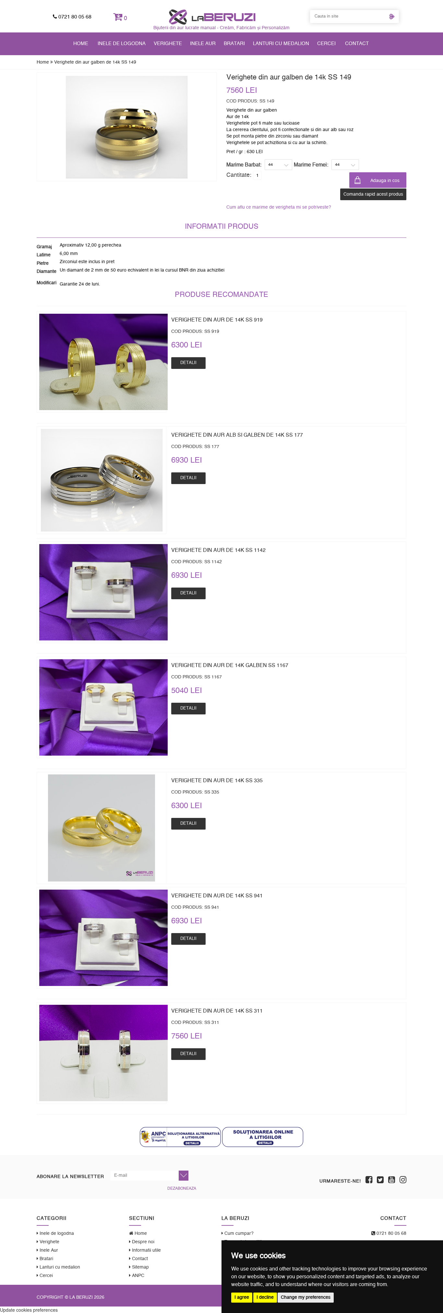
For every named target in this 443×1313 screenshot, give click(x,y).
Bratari (234, 43)
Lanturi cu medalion (281, 43)
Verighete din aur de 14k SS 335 (217, 780)
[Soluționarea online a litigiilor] (262, 1137)
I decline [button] (265, 1297)
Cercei (326, 43)
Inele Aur (203, 43)
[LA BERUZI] (212, 17)
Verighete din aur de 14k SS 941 (217, 895)
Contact (357, 43)
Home (80, 43)
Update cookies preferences (29, 1310)
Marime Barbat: (243, 164)
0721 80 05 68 (74, 16)
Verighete (168, 43)
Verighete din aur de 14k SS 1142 (218, 550)
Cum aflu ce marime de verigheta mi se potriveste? (278, 207)
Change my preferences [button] (305, 1297)
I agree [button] (241, 1297)
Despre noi (142, 1242)
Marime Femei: (311, 164)
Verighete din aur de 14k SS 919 (217, 319)
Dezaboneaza (181, 1188)
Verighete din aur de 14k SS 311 (217, 1011)
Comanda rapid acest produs (373, 194)
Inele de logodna (122, 43)
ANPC (137, 1275)
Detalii (188, 363)
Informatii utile (146, 1250)
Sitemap (140, 1267)
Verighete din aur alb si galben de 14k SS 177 (237, 435)
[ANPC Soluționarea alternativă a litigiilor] (180, 1137)
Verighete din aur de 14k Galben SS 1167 (229, 665)
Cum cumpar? (238, 1233)
